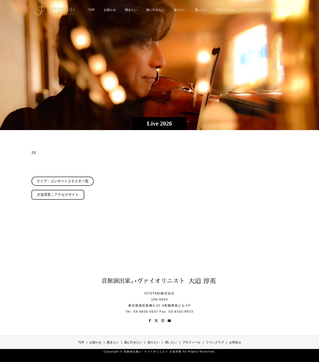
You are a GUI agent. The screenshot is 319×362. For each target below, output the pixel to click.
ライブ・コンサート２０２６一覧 (62, 181)
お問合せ (277, 9)
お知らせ (110, 9)
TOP (91, 9)
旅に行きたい (155, 9)
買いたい (201, 9)
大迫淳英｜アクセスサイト (58, 194)
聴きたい (131, 9)
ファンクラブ (252, 9)
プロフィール (225, 9)
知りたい (180, 9)
